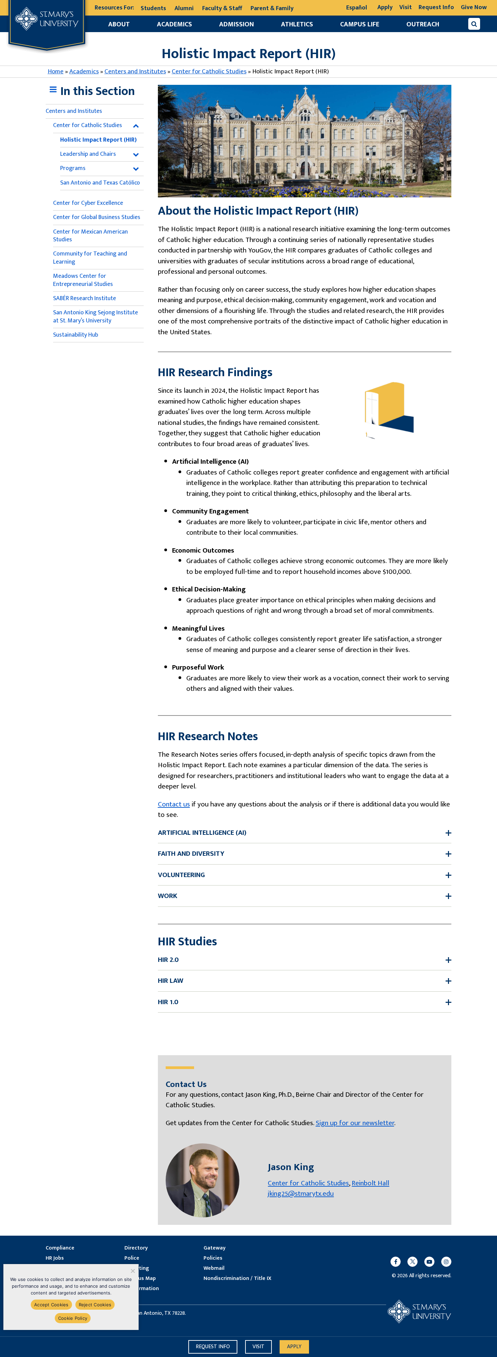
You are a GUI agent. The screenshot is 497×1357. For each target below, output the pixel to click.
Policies (213, 1258)
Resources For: (114, 7)
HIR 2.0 (168, 959)
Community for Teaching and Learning (90, 258)
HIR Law (170, 980)
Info (213, 1346)
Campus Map (140, 1279)
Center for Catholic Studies (209, 71)
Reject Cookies (95, 1304)
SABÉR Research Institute (84, 298)
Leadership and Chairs (88, 154)
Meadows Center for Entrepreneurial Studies (83, 280)
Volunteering (181, 875)
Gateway (215, 1248)
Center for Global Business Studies (96, 217)
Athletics (297, 24)
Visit (405, 7)
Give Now (474, 7)
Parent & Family (272, 8)
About (119, 24)
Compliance (60, 1248)
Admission (236, 24)
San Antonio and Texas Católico (100, 183)
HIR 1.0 (168, 1002)
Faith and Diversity (191, 853)
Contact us (174, 804)
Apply (385, 7)
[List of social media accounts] (417, 1262)
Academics (174, 24)
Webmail (214, 1268)
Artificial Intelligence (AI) (202, 832)
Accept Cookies (51, 1304)
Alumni (184, 8)
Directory (136, 1248)
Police (131, 1258)
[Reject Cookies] (132, 1270)
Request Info (436, 7)
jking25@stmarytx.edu (301, 1194)
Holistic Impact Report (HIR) (98, 140)
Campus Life (359, 24)
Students (153, 8)
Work (167, 896)
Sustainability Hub (75, 335)
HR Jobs (55, 1258)
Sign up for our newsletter (355, 1123)
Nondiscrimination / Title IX (237, 1279)
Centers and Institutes (135, 71)
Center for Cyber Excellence (88, 203)
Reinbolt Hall (370, 1183)
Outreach (422, 24)
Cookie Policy (72, 1318)
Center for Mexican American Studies (90, 236)
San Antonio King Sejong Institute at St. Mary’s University (95, 316)
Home (56, 71)
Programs (73, 168)
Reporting (136, 1268)
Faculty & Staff (222, 8)
